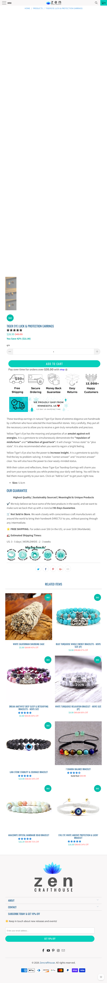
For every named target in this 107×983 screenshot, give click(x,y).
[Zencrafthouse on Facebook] (43, 950)
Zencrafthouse (47, 962)
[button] (14, 330)
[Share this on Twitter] (38, 569)
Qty (8, 345)
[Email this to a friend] (68, 569)
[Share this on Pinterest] (53, 569)
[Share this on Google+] (60, 569)
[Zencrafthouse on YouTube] (48, 950)
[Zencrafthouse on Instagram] (58, 950)
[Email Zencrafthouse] (63, 950)
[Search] (97, 3)
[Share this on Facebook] (46, 569)
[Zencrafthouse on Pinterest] (53, 950)
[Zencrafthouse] (53, 3)
